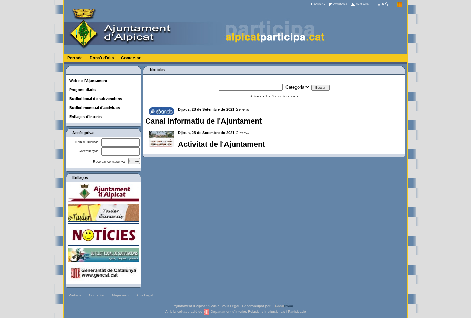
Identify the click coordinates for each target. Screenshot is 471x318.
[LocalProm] (284, 306)
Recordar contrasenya (109, 161)
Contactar (131, 58)
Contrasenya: (88, 151)
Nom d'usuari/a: (86, 142)
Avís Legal (144, 295)
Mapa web (120, 295)
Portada (75, 58)
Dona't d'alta (102, 58)
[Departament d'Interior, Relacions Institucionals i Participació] (206, 312)
